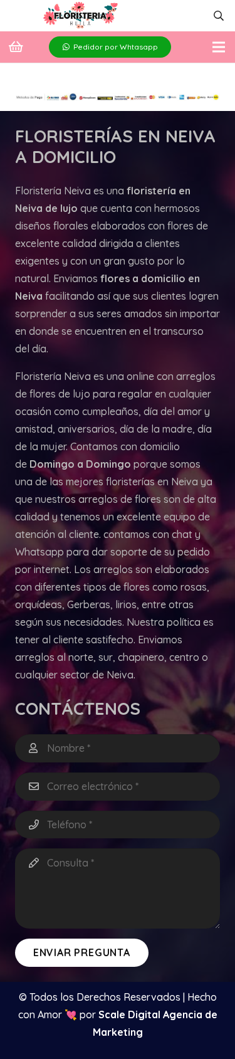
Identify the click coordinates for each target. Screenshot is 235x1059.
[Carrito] (15, 47)
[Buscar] (219, 15)
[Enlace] (80, 16)
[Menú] (218, 47)
